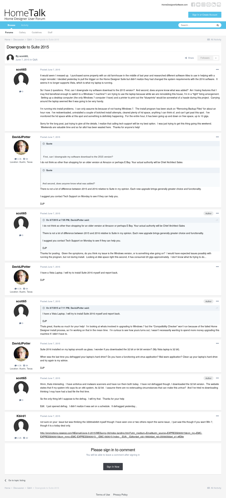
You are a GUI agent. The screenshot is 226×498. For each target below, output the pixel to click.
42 (26, 437)
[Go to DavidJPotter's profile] (21, 147)
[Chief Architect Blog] (219, 4)
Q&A (35, 59)
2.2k (19, 437)
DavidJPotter (21, 137)
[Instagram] (203, 4)
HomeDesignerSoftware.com (175, 4)
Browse (11, 25)
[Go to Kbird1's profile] (21, 426)
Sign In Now (113, 466)
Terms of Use (103, 494)
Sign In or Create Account (204, 14)
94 (26, 158)
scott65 (23, 56)
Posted (50, 69)
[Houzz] (214, 4)
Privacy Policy (120, 494)
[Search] (217, 25)
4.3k (19, 158)
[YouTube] (198, 4)
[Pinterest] (208, 4)
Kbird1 (21, 416)
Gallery (22, 32)
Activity (24, 25)
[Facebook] (193, 4)
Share (190, 57)
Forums (9, 32)
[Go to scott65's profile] (10, 58)
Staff (50, 32)
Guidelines (37, 32)
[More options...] (217, 70)
